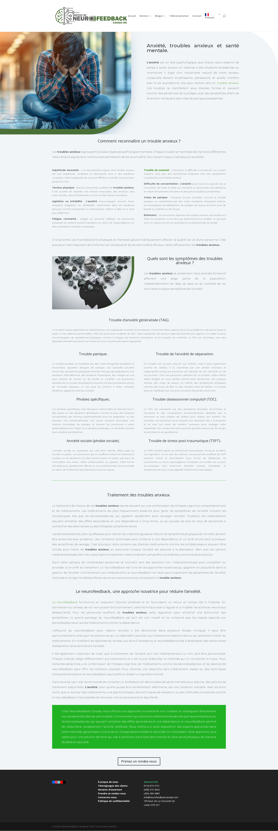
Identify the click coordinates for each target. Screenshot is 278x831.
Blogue (159, 16)
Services (143, 16)
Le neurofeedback (65, 602)
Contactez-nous (107, 797)
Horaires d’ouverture (110, 789)
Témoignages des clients (113, 785)
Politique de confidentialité (114, 801)
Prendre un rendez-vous (112, 793)
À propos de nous (108, 781)
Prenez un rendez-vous (139, 761)
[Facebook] (53, 781)
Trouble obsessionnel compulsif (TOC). (185, 399)
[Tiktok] (59, 781)
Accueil (132, 16)
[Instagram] (56, 781)
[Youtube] (61, 781)
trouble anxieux (228, 83)
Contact (196, 16)
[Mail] (64, 781)
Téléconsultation (179, 16)
